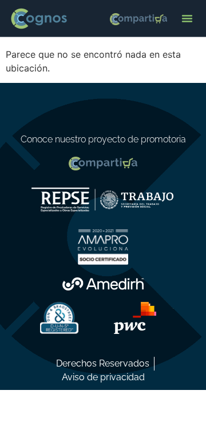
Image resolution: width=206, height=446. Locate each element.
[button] (187, 18)
